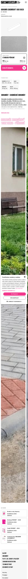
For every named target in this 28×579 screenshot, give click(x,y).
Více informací (19, 288)
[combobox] (24, 277)
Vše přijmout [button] (14, 294)
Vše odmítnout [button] (14, 298)
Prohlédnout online (12, 513)
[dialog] (14, 289)
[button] (14, 290)
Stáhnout (9, 515)
